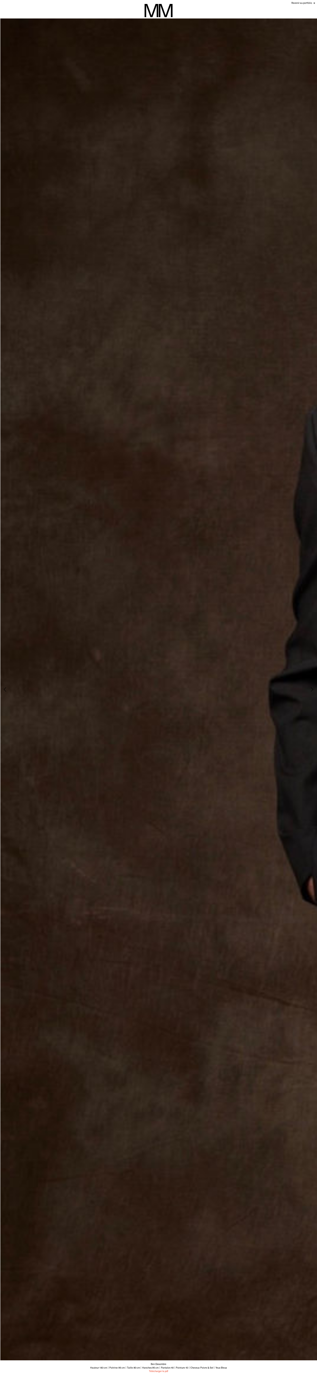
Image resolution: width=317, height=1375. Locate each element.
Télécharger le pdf (158, 1371)
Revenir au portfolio (301, 3)
